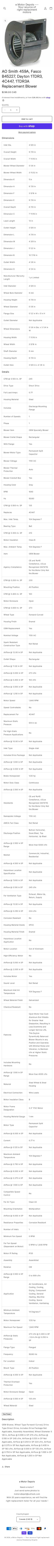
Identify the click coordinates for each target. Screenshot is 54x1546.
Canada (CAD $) (26, 1519)
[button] (4, 8)
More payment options (27, 132)
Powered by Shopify (29, 1540)
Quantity (5, 105)
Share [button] (7, 1467)
